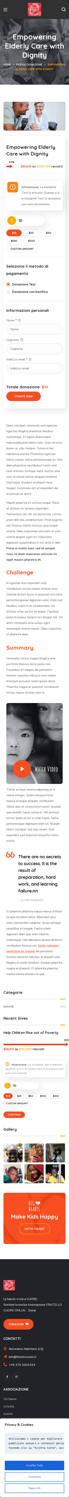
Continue (14, 1114)
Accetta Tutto (34, 1465)
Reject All (34, 1488)
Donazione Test (23, 284)
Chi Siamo (9, 1399)
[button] (64, 9)
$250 (31, 241)
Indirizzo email (16, 359)
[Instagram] (16, 1376)
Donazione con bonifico (30, 292)
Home (7, 64)
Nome (11, 320)
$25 (31, 233)
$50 (48, 233)
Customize (34, 1477)
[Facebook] (7, 1376)
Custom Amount (22, 249)
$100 (14, 241)
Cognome (13, 340)
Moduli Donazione (29, 64)
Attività (34, 1006)
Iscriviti (8, 1414)
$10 (14, 233)
